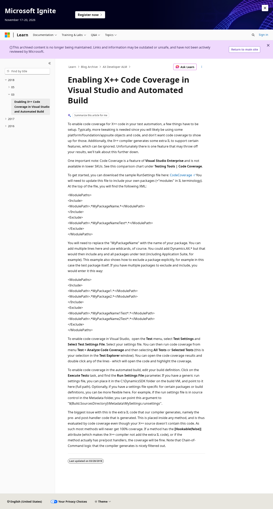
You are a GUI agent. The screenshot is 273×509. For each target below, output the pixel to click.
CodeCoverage (181, 175)
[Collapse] (49, 63)
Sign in (263, 35)
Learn (72, 67)
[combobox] (27, 71)
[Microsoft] (7, 35)
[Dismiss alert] (265, 8)
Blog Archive (89, 67)
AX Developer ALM (115, 67)
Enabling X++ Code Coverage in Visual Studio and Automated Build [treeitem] (32, 106)
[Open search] (253, 35)
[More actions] (201, 67)
